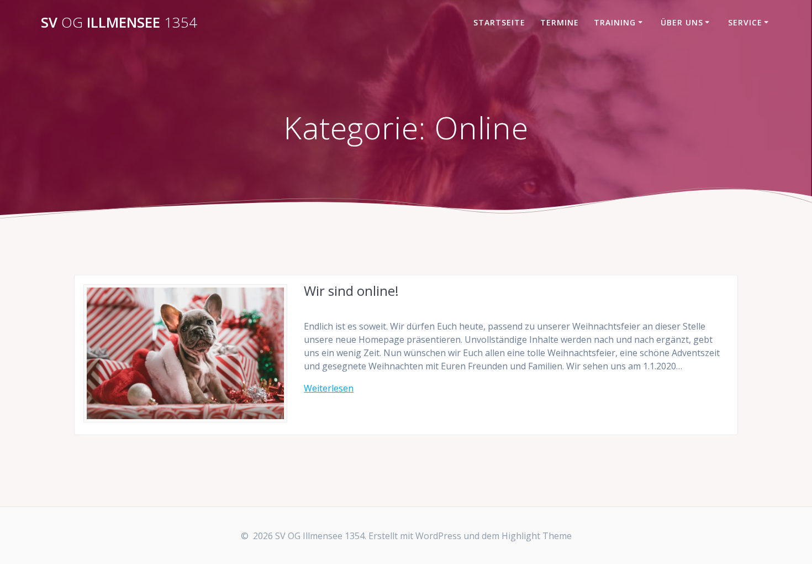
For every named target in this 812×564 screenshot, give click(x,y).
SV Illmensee (119, 22)
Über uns (682, 22)
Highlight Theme (537, 536)
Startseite (499, 22)
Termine (559, 22)
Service (745, 22)
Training (615, 22)
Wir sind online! (351, 290)
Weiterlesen (329, 388)
